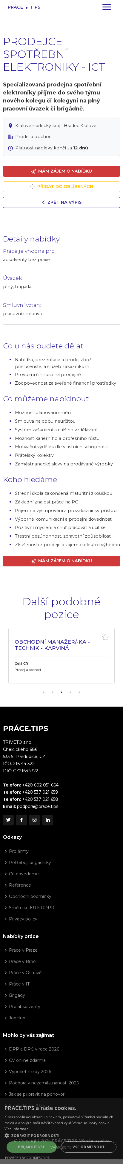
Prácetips (24, 7)
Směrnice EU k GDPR (31, 908)
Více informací (16, 1128)
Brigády (17, 995)
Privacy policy (23, 919)
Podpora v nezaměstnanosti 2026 (44, 1083)
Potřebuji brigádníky (30, 862)
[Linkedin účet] (47, 820)
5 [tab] (79, 692)
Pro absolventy (24, 1007)
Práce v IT (19, 984)
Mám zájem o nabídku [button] (65, 171)
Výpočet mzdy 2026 (30, 1072)
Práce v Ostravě (25, 973)
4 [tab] (70, 692)
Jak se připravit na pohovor (36, 1094)
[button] (61, 1135)
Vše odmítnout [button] (88, 1146)
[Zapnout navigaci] (107, 7)
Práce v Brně (22, 961)
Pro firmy (19, 851)
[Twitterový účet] (8, 820)
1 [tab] (44, 692)
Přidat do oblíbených (65, 186)
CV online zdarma (27, 1060)
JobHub (17, 1018)
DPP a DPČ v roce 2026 (34, 1049)
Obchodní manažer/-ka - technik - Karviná (52, 645)
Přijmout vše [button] (31, 1146)
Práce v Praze (23, 950)
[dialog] (61, 1131)
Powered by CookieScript (27, 1157)
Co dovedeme (24, 874)
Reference (20, 885)
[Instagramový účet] (34, 820)
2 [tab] (53, 692)
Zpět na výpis (64, 202)
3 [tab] (61, 692)
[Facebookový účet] (21, 820)
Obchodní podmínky (30, 896)
